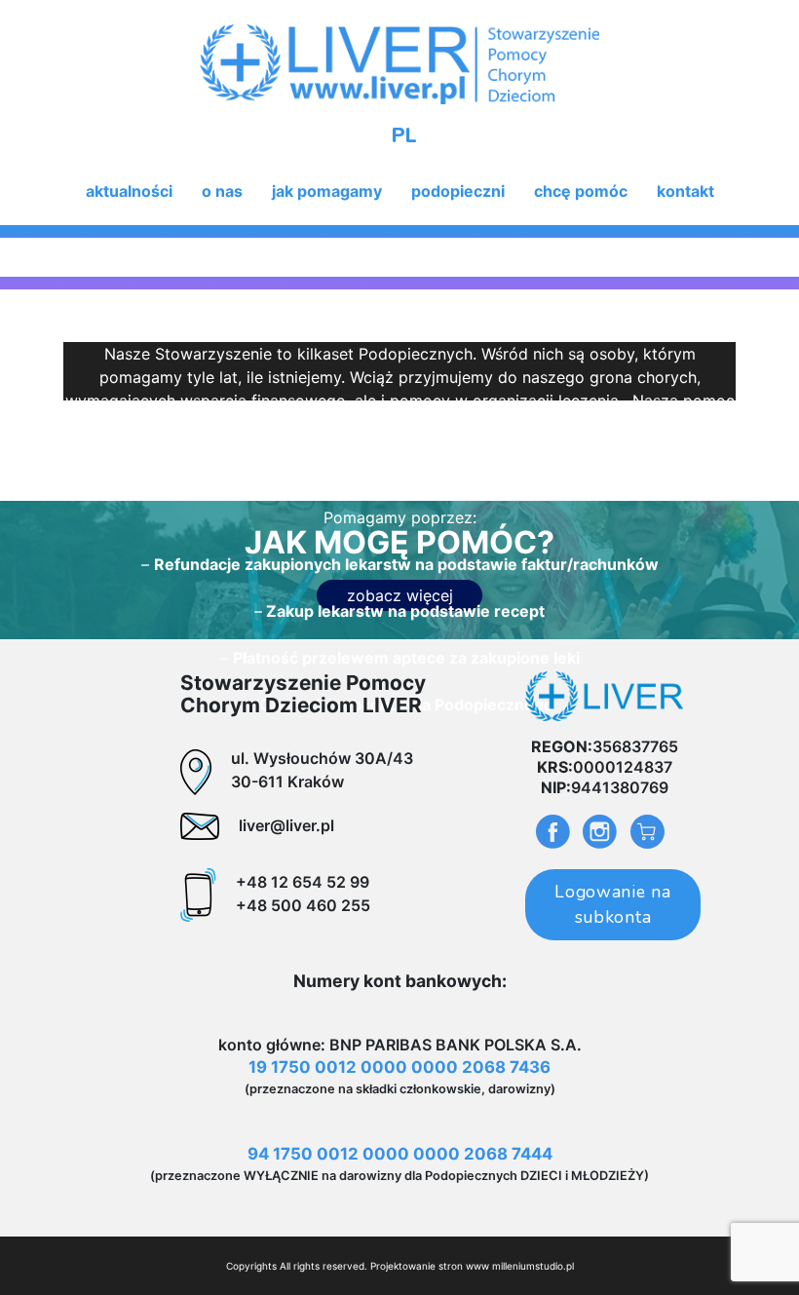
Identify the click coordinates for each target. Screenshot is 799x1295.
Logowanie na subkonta (612, 904)
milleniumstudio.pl (533, 1266)
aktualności (129, 191)
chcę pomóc (581, 191)
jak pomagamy (327, 191)
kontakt (685, 191)
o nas (222, 191)
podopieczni (458, 191)
